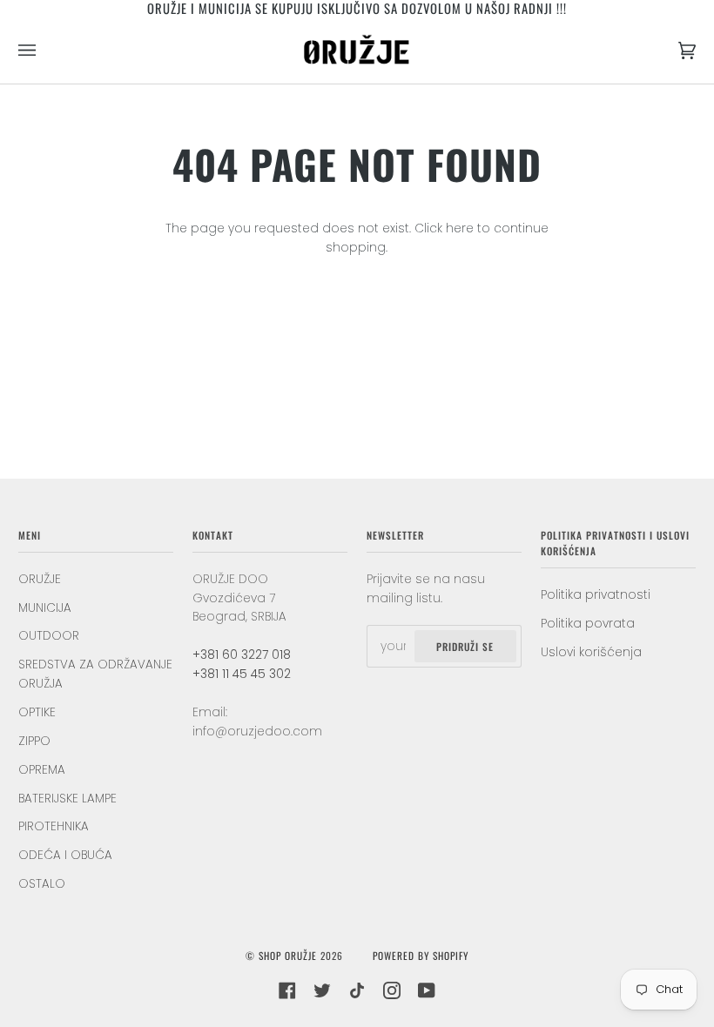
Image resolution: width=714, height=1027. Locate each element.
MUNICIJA (44, 608)
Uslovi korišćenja (591, 652)
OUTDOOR (48, 636)
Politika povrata (588, 623)
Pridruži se (465, 646)
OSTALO (41, 884)
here (460, 228)
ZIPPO (34, 741)
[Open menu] (44, 50)
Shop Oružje (288, 955)
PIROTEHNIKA (53, 826)
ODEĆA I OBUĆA (65, 855)
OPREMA (41, 770)
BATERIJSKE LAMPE (67, 798)
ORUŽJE (39, 579)
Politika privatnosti (595, 595)
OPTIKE (37, 712)
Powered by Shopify (420, 955)
